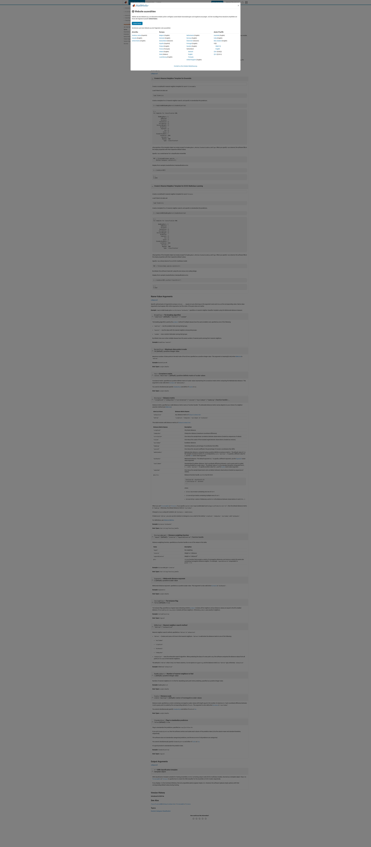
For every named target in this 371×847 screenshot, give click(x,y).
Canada (134, 38)
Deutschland (163, 41)
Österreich (190, 41)
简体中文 (218, 46)
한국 (215, 54)
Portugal (189, 43)
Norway (189, 38)
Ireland (161, 51)
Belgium (161, 35)
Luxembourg (163, 57)
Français (190, 57)
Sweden (189, 46)
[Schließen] (238, 5)
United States (136, 41)
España (161, 43)
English (190, 54)
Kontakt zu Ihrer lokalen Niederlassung (185, 66)
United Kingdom (191, 59)
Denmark (162, 38)
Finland (161, 46)
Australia (216, 35)
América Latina (136, 35)
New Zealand (218, 41)
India (215, 38)
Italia (160, 54)
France (161, 49)
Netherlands (190, 35)
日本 (215, 51)
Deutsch (190, 51)
